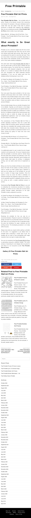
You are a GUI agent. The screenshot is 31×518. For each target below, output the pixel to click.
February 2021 (4, 461)
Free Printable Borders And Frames (9, 371)
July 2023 (3, 390)
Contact (14, 511)
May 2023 (3, 395)
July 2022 (3, 420)
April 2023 (3, 398)
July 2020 (3, 479)
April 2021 (3, 457)
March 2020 (3, 489)
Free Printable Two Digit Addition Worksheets (7, 351)
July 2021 (3, 449)
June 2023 (3, 393)
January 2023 (4, 405)
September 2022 (5, 415)
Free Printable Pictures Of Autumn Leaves (11, 366)
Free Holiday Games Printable (8, 376)
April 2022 (3, 427)
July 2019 (3, 496)
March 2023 (3, 400)
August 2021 (4, 447)
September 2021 (5, 444)
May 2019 (3, 501)
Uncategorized (12, 16)
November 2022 (4, 410)
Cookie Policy (21, 511)
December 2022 (4, 407)
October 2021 (4, 442)
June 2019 (3, 498)
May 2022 (3, 425)
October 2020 (4, 471)
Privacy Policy (21, 512)
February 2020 (4, 491)
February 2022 (4, 432)
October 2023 (4, 383)
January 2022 (4, 434)
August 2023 (4, 388)
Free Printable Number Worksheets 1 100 (10, 373)
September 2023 (5, 385)
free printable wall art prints (10, 259)
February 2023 (4, 402)
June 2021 (3, 452)
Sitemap (12, 514)
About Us (8, 511)
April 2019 (3, 503)
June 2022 (3, 422)
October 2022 (4, 412)
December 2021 (4, 437)
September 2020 (5, 474)
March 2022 (3, 429)
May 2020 (3, 484)
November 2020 (4, 469)
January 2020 (4, 493)
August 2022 (4, 417)
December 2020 (4, 466)
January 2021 (4, 464)
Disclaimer (8, 512)
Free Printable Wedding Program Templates (24, 351)
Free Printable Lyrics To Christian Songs (10, 368)
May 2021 (3, 454)
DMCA (14, 512)
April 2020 (3, 486)
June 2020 (3, 481)
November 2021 (4, 439)
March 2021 (3, 459)
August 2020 (4, 476)
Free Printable (15, 6)
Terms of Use (18, 514)
